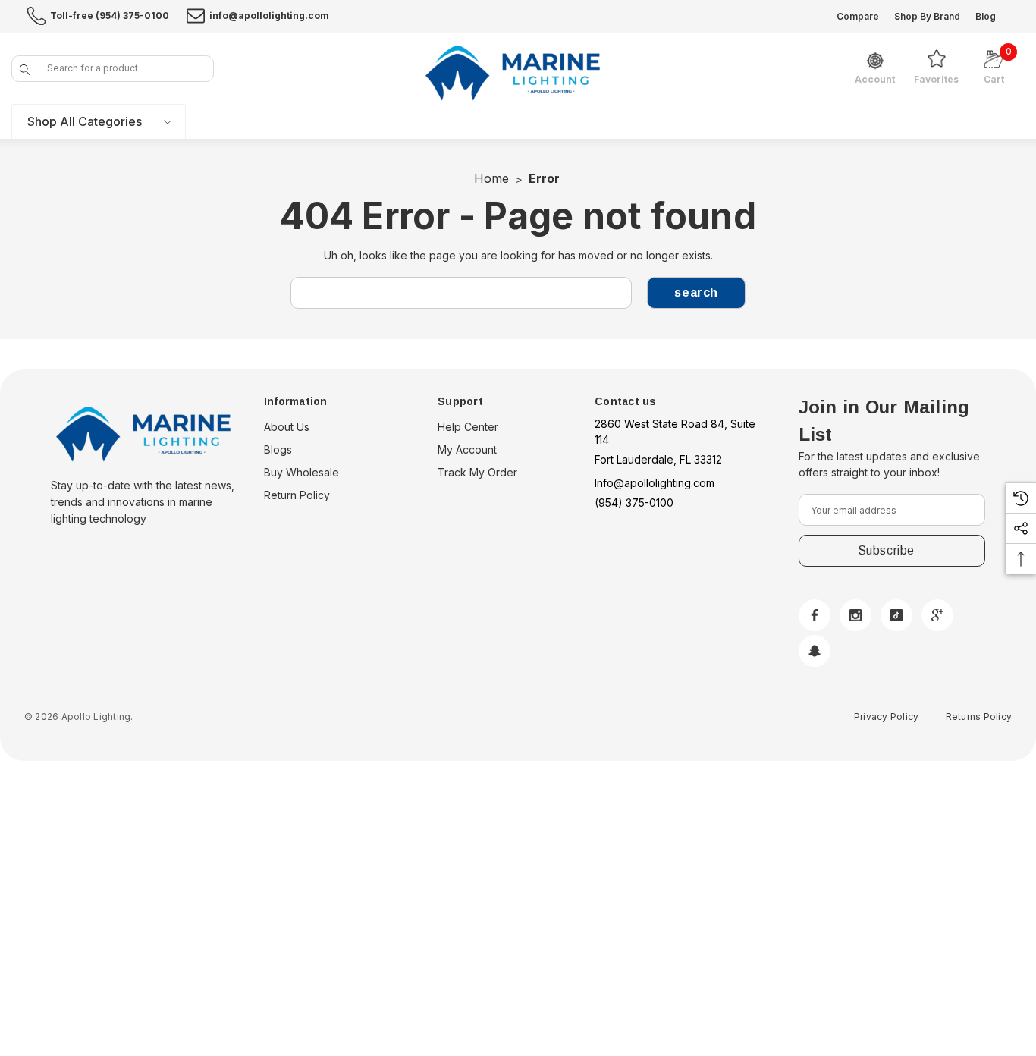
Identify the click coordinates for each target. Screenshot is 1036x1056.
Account (875, 79)
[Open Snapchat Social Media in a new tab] (814, 651)
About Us (286, 426)
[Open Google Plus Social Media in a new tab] (937, 615)
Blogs (278, 449)
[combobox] (112, 68)
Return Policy (297, 495)
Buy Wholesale (301, 472)
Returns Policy (979, 716)
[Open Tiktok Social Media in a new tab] (896, 615)
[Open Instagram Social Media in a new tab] (855, 615)
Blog (985, 16)
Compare (858, 16)
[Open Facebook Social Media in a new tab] (814, 615)
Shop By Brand (927, 16)
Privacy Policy (886, 716)
